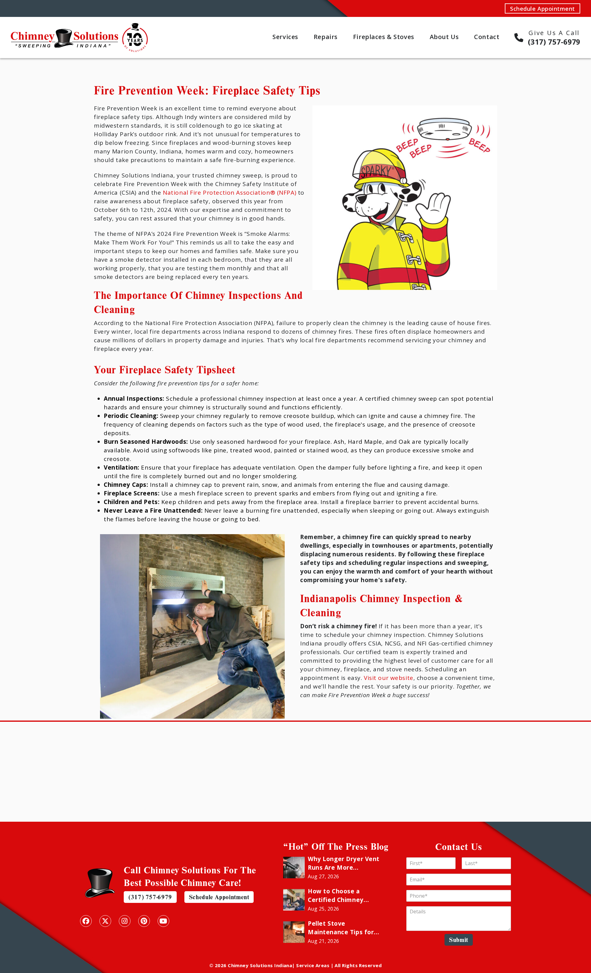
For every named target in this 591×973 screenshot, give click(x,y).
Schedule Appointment (542, 8)
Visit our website (388, 678)
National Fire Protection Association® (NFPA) (228, 193)
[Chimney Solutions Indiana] (79, 27)
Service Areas (312, 965)
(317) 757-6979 (150, 897)
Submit (458, 939)
